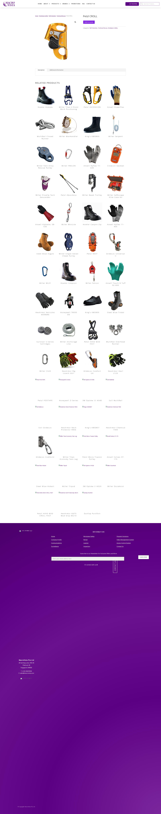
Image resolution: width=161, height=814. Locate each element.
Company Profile (56, 540)
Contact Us (90, 3)
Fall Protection (52, 16)
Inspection (86, 546)
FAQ (83, 3)
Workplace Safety (43, 16)
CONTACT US (115, 566)
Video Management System (125, 540)
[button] (75, 22)
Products (55, 3)
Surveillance (55, 546)
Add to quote (89, 22)
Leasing (85, 543)
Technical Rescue (61, 16)
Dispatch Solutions (122, 536)
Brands (65, 3)
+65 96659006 (133, 4)
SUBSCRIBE (143, 557)
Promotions (75, 3)
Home (40, 3)
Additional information (56, 70)
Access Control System (124, 543)
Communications (56, 543)
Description (41, 70)
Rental (85, 540)
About (46, 3)
